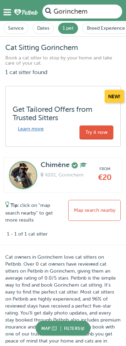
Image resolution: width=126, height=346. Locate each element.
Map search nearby (94, 210)
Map (46, 328)
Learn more (31, 128)
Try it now (96, 132)
